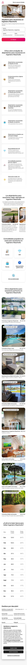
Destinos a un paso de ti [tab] (7, 609)
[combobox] (13, 30)
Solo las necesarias (13, 652)
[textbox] (7, 35)
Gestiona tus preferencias (13, 655)
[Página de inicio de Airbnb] (3, 2)
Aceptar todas (13, 648)
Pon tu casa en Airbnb (18, 2)
